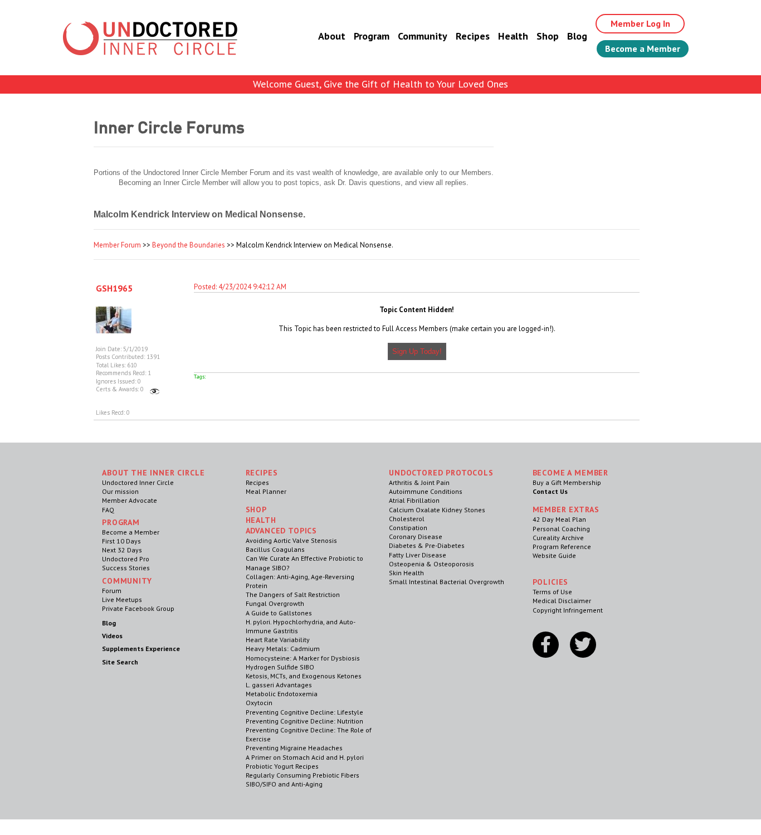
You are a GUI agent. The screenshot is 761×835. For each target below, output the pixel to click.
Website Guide (554, 555)
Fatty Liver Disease (417, 555)
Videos (112, 636)
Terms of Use (552, 592)
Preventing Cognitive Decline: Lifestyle (304, 712)
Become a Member (642, 48)
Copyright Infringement (568, 610)
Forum (111, 590)
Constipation (408, 527)
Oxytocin (259, 702)
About (331, 36)
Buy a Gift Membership (567, 482)
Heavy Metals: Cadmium (283, 648)
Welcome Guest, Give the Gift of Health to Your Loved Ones (380, 83)
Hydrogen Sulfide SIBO (280, 667)
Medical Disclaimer (562, 600)
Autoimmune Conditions (425, 491)
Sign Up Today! (417, 351)
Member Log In (640, 23)
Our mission (120, 491)
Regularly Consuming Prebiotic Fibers (302, 775)
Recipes (473, 36)
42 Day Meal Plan (559, 519)
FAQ (108, 510)
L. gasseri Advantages (279, 685)
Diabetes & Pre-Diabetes (427, 545)
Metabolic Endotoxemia (282, 694)
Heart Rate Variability (278, 639)
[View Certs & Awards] (154, 389)
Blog (577, 36)
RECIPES (262, 473)
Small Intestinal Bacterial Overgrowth (446, 581)
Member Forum (117, 245)
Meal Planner (266, 491)
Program (371, 36)
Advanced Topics (282, 531)
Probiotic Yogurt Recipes (282, 766)
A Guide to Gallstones (279, 613)
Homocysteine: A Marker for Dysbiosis (303, 658)
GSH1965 (114, 288)
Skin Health (406, 573)
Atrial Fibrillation (414, 500)
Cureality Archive (558, 537)
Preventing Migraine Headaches (294, 748)
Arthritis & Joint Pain (419, 482)
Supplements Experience (141, 648)
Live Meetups (122, 599)
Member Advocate (129, 500)
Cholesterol (407, 518)
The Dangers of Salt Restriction (293, 594)
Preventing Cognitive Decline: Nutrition (304, 721)
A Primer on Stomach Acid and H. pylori (305, 757)
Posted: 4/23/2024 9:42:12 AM (240, 287)
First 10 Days (121, 541)
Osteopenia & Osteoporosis (431, 564)
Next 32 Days (122, 550)
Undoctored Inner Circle (138, 482)
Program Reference (562, 546)
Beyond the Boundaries (188, 245)
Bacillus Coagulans (275, 549)
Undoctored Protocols (441, 473)
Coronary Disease (415, 536)
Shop (547, 36)
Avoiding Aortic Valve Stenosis (291, 540)
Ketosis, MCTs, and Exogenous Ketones (304, 676)
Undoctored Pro (125, 559)
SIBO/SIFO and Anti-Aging (284, 784)
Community (422, 36)
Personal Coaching (561, 529)
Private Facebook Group (138, 608)
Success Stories (126, 568)
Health (513, 36)
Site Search (120, 662)
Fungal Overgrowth (275, 603)
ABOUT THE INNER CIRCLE (153, 473)
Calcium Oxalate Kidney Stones (437, 510)
